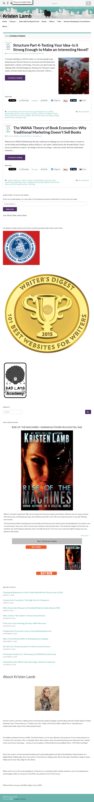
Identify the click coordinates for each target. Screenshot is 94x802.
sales (24, 182)
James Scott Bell (44, 114)
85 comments (84, 180)
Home (4, 21)
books (30, 180)
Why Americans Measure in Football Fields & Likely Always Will (31, 608)
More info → (85, 535)
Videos (51, 21)
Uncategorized (33, 53)
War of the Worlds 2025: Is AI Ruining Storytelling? (25, 639)
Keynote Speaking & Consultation (77, 21)
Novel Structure (22, 53)
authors (24, 180)
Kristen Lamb (11, 53)
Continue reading (15, 78)
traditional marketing (35, 182)
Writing (41, 53)
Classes (12, 21)
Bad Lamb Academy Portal (29, 21)
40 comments (84, 112)
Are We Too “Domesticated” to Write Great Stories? (27, 646)
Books (44, 21)
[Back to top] (88, 796)
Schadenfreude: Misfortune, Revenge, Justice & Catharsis (29, 662)
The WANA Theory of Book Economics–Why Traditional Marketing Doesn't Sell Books (49, 129)
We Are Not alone (39, 115)
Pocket (35, 100)
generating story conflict (43, 112)
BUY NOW (36, 547)
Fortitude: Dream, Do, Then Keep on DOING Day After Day (29, 654)
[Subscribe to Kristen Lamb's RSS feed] (4, 2)
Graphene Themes (20, 799)
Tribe (59, 21)
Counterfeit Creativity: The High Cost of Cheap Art (26, 600)
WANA (28, 115)
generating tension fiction (15, 114)
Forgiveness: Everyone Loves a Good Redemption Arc (27, 631)
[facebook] (8, 2)
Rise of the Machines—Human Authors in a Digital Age (47, 427)
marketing (9, 182)
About (4, 26)
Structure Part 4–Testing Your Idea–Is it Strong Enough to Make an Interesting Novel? (50, 47)
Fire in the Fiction (26, 112)
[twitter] (11, 2)
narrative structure (17, 115)
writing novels (20, 117)
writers (25, 184)
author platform (14, 180)
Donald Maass (13, 112)
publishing (17, 182)
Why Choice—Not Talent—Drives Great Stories (24, 615)
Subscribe (10, 209)
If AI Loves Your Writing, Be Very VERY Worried (24, 623)
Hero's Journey (32, 114)
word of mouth (16, 184)
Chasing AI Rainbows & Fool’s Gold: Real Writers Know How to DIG (33, 592)
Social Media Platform (24, 136)
